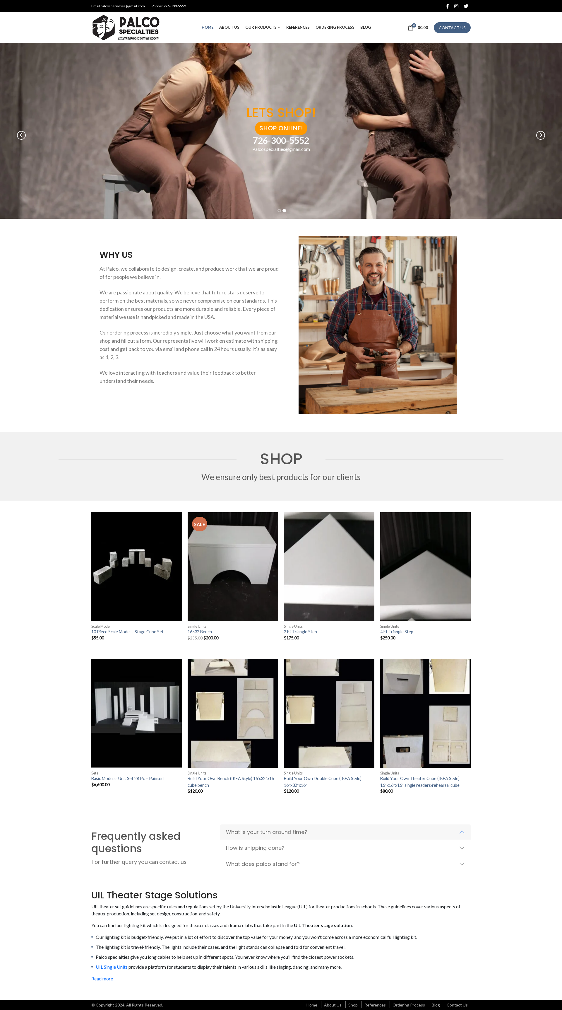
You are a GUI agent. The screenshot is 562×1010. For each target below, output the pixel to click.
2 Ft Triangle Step (300, 631)
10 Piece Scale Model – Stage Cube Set (127, 631)
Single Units (197, 626)
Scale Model (101, 626)
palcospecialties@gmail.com (123, 6)
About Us (333, 1004)
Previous (21, 135)
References (375, 1004)
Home (311, 1004)
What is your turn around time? (266, 832)
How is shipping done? (255, 848)
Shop (353, 1004)
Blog (436, 1004)
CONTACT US (452, 27)
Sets (94, 773)
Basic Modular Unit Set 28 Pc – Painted (127, 778)
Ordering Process (409, 1004)
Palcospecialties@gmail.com (281, 149)
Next (540, 135)
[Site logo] (128, 27)
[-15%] (233, 566)
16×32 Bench (200, 631)
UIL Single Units (112, 967)
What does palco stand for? (263, 864)
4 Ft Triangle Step (396, 631)
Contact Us (457, 1004)
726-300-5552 (174, 6)
